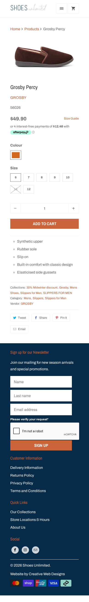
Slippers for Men (31, 293)
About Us (17, 527)
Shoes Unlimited (36, 565)
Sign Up (41, 445)
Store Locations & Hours (30, 520)
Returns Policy (22, 475)
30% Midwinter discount (42, 287)
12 (29, 189)
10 (68, 177)
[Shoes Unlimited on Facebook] (15, 550)
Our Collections (23, 512)
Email (22, 329)
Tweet (22, 317)
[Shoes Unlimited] (28, 8)
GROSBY (18, 98)
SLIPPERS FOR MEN (57, 293)
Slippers (38, 298)
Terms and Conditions (28, 491)
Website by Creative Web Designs (37, 574)
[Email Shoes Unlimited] (35, 550)
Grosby (63, 287)
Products (31, 29)
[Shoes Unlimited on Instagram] (25, 550)
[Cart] (73, 8)
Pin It (63, 317)
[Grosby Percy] (44, 56)
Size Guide (71, 118)
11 (16, 189)
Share (43, 317)
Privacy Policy (21, 483)
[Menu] (61, 8)
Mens (27, 298)
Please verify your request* (29, 419)
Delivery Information (26, 468)
